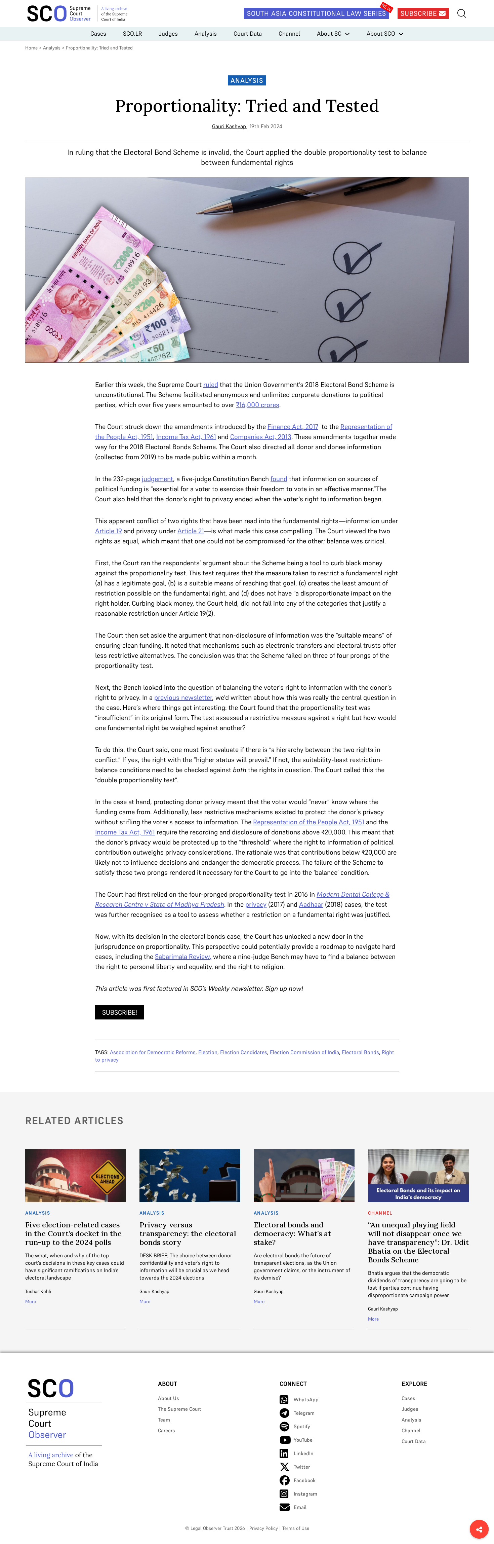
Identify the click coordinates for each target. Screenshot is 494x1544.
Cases (98, 33)
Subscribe (420, 13)
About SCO (381, 33)
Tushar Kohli (38, 1291)
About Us (168, 1398)
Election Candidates (243, 1052)
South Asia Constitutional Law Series (316, 13)
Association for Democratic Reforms (153, 1052)
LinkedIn (304, 1453)
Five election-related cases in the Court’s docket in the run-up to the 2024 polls (73, 1233)
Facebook (305, 1480)
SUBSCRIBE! (119, 1012)
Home (31, 48)
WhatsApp (306, 1399)
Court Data (248, 33)
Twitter (302, 1467)
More (30, 1301)
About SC (329, 33)
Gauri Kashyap (229, 126)
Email (300, 1507)
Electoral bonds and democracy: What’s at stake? (292, 1233)
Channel (289, 33)
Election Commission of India (304, 1052)
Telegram (304, 1413)
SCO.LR (132, 33)
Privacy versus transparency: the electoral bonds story (187, 1233)
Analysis (206, 33)
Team (164, 1419)
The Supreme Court (179, 1409)
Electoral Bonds (360, 1052)
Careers (166, 1430)
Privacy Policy (263, 1528)
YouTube (303, 1440)
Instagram (305, 1494)
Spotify (302, 1426)
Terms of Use (295, 1528)
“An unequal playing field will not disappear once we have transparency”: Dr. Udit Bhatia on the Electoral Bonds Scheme (418, 1242)
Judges (168, 33)
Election (207, 1052)
